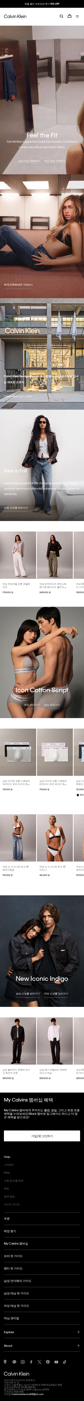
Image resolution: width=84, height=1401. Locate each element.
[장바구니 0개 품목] (69, 19)
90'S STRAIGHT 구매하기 (18, 284)
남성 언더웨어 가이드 (17, 1281)
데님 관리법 (11, 1318)
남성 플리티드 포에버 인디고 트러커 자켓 (16, 1071)
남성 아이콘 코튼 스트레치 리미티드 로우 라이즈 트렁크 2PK (16, 784)
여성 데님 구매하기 (55, 160)
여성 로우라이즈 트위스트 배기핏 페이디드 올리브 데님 (53, 587)
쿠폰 (7, 1218)
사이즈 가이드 (12, 1204)
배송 (6, 1188)
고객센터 (9, 1164)
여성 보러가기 (32, 704)
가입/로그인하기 (42, 1136)
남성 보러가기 (52, 704)
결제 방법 (9, 1196)
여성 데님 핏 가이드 (16, 1306)
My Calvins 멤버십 (16, 1243)
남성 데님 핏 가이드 (16, 1293)
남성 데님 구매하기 (29, 160)
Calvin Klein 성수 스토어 (18, 396)
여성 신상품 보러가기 (16, 507)
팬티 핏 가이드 (13, 1268)
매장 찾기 (10, 1231)
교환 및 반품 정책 (13, 1180)
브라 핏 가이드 (13, 1256)
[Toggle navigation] (78, 19)
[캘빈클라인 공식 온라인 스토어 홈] (15, 19)
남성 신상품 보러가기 (28, 993)
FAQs (7, 1172)
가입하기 (42, 7)
